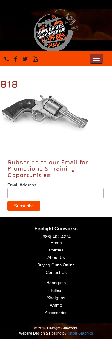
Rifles (56, 290)
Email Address (21, 184)
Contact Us (56, 272)
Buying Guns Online (56, 265)
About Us (56, 257)
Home (56, 242)
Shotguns (56, 297)
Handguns (56, 282)
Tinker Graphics (80, 333)
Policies (56, 250)
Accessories (56, 312)
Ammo (56, 305)
